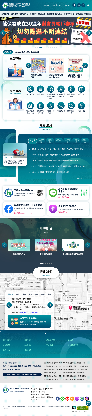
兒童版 (53, 5)
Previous (3, 33)
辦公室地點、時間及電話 (29, 312)
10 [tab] (56, 47)
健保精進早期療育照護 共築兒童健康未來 (49, 172)
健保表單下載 (69, 14)
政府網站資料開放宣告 (34, 406)
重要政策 (41, 14)
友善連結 (44, 406)
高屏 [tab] (43, 294)
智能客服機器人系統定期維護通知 (27, 52)
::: (0, 1)
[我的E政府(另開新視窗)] (74, 408)
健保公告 (50, 141)
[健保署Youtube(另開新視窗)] (67, 399)
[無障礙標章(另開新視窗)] (82, 408)
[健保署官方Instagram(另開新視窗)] (87, 399)
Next (89, 33)
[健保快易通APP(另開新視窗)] (82, 399)
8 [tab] (52, 47)
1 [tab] (35, 47)
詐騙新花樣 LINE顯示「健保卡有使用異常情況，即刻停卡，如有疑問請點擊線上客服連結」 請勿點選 (58, 166)
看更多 (79, 179)
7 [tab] (50, 47)
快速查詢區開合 (88, 5)
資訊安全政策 (23, 406)
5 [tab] (46, 47)
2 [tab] (37, 47)
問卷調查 (88, 403)
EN (79, 5)
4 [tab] (44, 47)
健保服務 (14, 14)
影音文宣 (79, 14)
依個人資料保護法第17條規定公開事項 (59, 406)
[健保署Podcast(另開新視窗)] (77, 399)
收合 (46, 334)
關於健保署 (5, 14)
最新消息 (87, 14)
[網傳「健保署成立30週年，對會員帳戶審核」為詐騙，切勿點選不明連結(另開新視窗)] (46, 31)
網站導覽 (47, 5)
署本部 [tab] (10, 294)
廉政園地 (67, 5)
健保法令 (33, 14)
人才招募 (67, 141)
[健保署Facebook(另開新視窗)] (58, 399)
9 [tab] (54, 47)
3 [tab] (40, 47)
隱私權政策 (15, 406)
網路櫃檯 (50, 14)
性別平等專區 (6, 406)
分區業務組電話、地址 (74, 5)
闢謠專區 (41, 141)
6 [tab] (48, 47)
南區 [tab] (37, 294)
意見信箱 (60, 5)
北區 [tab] (24, 294)
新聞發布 (32, 141)
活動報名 (85, 141)
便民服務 (58, 14)
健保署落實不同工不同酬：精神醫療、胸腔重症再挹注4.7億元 (56, 149)
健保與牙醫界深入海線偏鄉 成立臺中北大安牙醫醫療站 (54, 155)
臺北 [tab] (18, 294)
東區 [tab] (49, 294)
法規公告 (58, 141)
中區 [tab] (30, 294)
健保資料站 (23, 14)
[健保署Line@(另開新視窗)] (62, 399)
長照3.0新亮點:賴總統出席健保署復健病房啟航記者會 (53, 161)
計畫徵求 (76, 141)
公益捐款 (5, 408)
